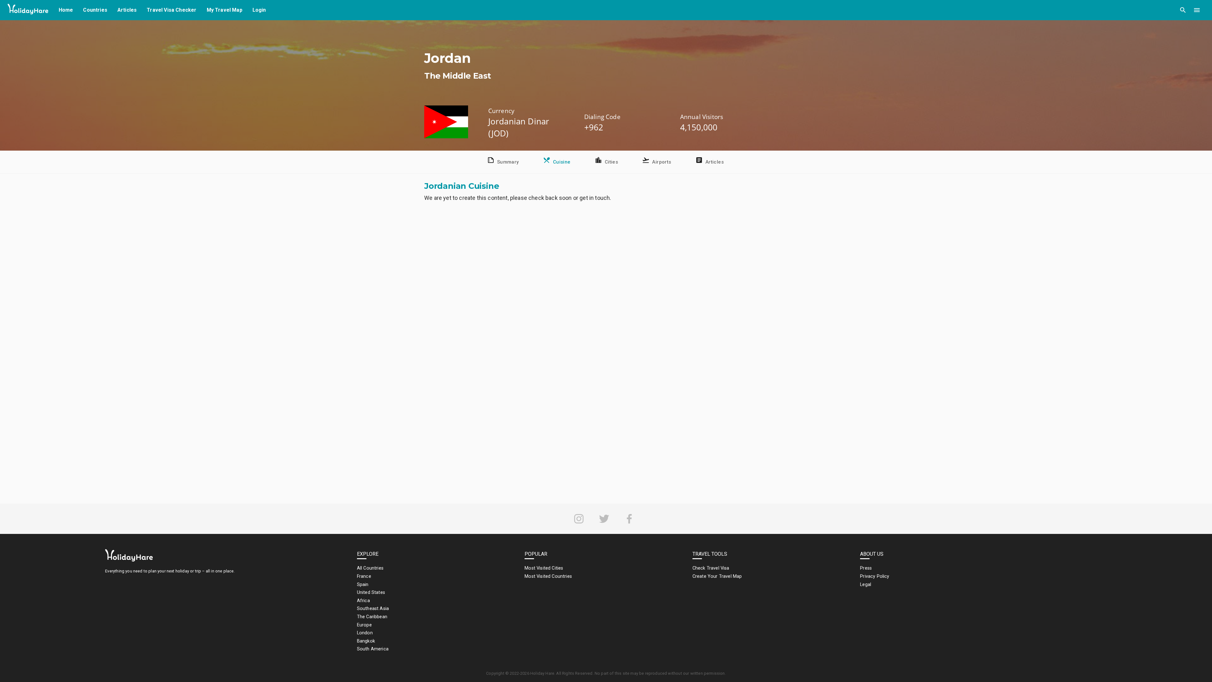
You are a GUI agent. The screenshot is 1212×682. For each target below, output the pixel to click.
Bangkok (366, 641)
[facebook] (629, 519)
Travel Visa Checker (171, 10)
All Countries (370, 568)
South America (373, 649)
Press (866, 568)
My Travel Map (224, 10)
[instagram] (579, 519)
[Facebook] (629, 518)
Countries (95, 10)
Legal (865, 584)
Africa (363, 600)
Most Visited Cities (544, 568)
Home (66, 10)
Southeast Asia (373, 608)
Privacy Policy (874, 576)
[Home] (28, 10)
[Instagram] (578, 518)
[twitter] (604, 519)
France (364, 576)
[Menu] (1196, 10)
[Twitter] (604, 518)
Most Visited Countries (548, 576)
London (365, 633)
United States (371, 592)
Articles (127, 10)
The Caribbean (372, 616)
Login (259, 10)
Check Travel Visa (710, 568)
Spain (363, 584)
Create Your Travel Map (717, 576)
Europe (364, 625)
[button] (1183, 10)
